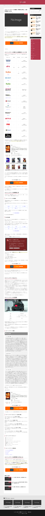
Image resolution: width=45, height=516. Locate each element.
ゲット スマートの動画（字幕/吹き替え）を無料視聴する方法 (8, 507)
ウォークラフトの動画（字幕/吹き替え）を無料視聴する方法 (17, 507)
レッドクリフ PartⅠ (7, 451)
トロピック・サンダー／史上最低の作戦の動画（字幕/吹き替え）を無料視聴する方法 (19, 482)
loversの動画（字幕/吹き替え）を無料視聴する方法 (19, 486)
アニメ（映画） (33, 43)
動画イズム (16, 228)
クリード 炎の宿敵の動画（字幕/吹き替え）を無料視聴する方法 (27, 507)
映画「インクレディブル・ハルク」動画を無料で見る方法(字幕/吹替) (38, 17)
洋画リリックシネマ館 (24, 513)
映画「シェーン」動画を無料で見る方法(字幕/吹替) (38, 21)
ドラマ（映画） (33, 48)
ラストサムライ (7, 452)
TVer (8, 228)
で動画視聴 (18, 42)
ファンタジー (33, 50)
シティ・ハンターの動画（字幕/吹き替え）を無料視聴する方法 (36, 507)
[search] (40, 10)
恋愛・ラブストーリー (34, 55)
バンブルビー (6, 453)
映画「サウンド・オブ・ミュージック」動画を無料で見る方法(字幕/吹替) (38, 33)
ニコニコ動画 (23, 206)
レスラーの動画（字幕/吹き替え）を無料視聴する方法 (19, 477)
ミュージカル (33, 53)
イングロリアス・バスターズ (8, 454)
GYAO (16, 206)
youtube (9, 206)
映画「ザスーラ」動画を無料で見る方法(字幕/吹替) (38, 29)
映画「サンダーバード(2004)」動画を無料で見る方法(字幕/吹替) (38, 25)
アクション (10, 477)
